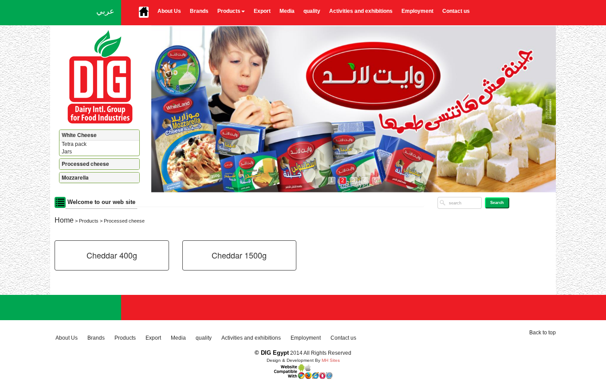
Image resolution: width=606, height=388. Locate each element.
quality (311, 11)
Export (262, 11)
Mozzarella (75, 177)
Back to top (542, 332)
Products (228, 11)
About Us (169, 11)
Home (64, 220)
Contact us (456, 11)
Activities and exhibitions (361, 11)
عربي (105, 11)
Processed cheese (85, 164)
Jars (67, 152)
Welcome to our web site (101, 201)
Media (287, 11)
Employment (417, 11)
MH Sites (331, 360)
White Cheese (79, 135)
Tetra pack (74, 144)
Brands (199, 11)
